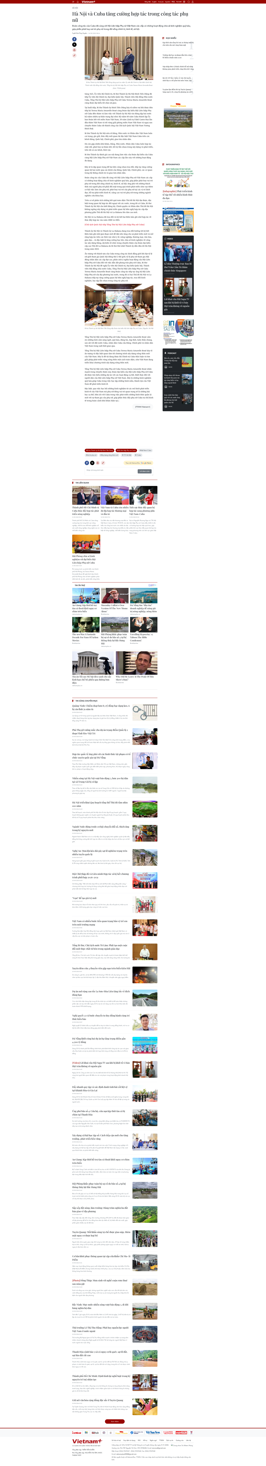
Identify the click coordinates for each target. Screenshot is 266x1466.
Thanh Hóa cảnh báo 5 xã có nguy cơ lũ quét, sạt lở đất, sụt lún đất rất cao (99, 1353)
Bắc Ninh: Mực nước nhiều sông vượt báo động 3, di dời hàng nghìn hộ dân (100, 1306)
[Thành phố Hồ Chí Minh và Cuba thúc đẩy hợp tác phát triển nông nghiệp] (86, 495)
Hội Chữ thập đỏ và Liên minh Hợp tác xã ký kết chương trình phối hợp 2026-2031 (100, 875)
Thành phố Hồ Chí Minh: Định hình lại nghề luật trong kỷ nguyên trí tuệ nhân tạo (101, 1377)
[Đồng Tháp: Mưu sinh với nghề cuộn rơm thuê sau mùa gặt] (144, 1287)
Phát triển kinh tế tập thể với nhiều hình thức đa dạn (178, 195)
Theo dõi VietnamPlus (133, 463)
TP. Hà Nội (127, 455)
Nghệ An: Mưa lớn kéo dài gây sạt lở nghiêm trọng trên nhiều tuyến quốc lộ (99, 852)
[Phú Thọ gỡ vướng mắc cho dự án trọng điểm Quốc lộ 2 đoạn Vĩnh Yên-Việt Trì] (144, 736)
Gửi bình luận (145, 471)
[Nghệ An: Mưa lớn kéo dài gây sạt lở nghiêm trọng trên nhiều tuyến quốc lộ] (144, 857)
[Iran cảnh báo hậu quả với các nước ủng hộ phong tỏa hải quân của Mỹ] (187, 399)
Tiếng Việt (147, 2)
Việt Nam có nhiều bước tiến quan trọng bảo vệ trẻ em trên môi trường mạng (99, 922)
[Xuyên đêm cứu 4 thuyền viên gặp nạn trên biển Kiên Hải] (144, 975)
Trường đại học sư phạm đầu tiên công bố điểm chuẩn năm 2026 (177, 56)
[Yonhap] (136, 1432)
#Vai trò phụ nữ (91, 455)
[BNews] (86, 1432)
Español (167, 2)
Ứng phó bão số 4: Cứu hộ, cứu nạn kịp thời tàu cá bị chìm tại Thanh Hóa (98, 1113)
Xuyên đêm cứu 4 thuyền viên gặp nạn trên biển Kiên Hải (101, 968)
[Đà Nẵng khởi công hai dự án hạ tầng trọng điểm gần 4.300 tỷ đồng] (144, 1045)
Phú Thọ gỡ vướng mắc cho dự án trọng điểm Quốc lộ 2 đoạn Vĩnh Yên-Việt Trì (100, 731)
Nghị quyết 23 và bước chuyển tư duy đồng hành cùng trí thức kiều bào (101, 1017)
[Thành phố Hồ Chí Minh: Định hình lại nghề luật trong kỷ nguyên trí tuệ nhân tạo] (144, 1382)
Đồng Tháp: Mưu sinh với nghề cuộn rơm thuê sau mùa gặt (99, 1282)
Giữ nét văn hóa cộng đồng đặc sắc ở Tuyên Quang (97, 1400)
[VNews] (191, 1432)
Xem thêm (115, 1421)
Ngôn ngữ (153, 1440)
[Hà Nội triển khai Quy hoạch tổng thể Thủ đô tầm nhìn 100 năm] (144, 809)
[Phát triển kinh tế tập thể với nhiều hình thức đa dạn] (178, 178)
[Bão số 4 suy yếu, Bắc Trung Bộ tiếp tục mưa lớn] (187, 362)
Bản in (74, 50)
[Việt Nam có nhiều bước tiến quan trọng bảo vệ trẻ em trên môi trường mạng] (144, 927)
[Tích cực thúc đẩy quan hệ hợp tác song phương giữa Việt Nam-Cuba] (143, 495)
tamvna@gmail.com (159, 1448)
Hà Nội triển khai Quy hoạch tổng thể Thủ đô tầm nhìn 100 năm (100, 804)
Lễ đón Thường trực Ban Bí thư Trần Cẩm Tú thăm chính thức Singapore (178, 267)
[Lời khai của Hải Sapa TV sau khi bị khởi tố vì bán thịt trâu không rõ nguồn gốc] (144, 1069)
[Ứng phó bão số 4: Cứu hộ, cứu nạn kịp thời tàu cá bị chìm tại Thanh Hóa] (144, 1117)
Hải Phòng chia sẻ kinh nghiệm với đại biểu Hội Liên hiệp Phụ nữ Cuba (83, 559)
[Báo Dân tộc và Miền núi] (74, 1432)
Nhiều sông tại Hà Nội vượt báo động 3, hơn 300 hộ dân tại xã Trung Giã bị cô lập (100, 780)
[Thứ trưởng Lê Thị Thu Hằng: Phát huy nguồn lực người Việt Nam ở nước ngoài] (144, 1334)
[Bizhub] (95, 1432)
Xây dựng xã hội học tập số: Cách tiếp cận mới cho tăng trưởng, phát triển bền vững (100, 1137)
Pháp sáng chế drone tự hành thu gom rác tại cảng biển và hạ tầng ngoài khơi (172, 379)
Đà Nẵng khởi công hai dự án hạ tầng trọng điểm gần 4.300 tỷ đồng (99, 1040)
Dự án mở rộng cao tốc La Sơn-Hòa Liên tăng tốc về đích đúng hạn (101, 993)
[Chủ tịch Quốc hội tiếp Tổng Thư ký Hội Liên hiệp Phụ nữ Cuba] (114, 224)
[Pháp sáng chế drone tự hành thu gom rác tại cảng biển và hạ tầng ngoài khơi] (187, 379)
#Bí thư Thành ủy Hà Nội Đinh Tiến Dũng (99, 450)
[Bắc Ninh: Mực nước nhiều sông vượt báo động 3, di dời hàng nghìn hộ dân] (144, 1311)
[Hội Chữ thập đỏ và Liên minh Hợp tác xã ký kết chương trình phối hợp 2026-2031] (144, 880)
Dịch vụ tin (169, 1440)
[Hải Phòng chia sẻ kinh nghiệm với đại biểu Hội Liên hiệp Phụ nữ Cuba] (86, 544)
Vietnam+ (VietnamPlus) (89, 1)
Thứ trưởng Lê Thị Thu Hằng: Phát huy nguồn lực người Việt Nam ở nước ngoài (100, 1329)
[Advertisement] (119, 426)
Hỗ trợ (145, 1440)
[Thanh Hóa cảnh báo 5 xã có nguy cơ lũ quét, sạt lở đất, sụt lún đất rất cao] (144, 1358)
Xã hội (75, 8)
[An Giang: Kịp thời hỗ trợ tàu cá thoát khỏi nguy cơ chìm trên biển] (144, 1166)
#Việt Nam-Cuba (145, 450)
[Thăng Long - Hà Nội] (184, 2)
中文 (173, 2)
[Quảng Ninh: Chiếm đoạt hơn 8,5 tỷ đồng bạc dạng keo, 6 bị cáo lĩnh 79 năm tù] (144, 712)
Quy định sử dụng (129, 1440)
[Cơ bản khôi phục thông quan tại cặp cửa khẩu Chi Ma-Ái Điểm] (144, 1263)
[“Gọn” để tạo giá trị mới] (144, 904)
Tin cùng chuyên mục (86, 701)
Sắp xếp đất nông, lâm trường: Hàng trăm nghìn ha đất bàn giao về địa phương (100, 1209)
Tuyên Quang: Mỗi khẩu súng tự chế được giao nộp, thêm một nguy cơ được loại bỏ (101, 1233)
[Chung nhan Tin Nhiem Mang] (182, 1445)
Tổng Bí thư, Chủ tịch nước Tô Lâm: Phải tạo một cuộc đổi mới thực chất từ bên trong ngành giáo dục (99, 947)
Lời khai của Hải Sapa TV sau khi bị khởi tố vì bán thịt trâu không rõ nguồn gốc (101, 1064)
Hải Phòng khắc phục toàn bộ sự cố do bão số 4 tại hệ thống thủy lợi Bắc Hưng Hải (99, 1185)
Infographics (173, 164)
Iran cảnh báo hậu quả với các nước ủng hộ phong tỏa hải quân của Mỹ (172, 399)
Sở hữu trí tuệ (116, 1440)
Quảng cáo (179, 1440)
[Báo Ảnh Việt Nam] (181, 1432)
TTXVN (161, 1440)
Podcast (172, 353)
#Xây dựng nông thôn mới (109, 455)
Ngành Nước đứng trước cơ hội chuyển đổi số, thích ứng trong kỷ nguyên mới (100, 828)
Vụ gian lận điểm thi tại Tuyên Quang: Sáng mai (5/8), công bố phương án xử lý (178, 90)
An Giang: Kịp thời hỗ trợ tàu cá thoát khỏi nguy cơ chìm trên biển (100, 1161)
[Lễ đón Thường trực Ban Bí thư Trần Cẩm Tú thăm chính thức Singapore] (178, 251)
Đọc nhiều (171, 38)
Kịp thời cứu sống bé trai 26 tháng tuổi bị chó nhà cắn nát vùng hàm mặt (178, 43)
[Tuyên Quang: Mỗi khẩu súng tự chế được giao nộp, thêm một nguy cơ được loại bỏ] (144, 1238)
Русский (178, 2)
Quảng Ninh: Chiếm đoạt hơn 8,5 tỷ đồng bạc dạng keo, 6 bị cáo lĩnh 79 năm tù (101, 707)
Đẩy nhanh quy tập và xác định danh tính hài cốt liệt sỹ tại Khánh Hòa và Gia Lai (100, 1088)
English (154, 2)
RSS (139, 1440)
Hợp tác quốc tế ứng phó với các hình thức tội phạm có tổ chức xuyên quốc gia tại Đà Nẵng (101, 755)
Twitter (74, 44)
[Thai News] (111, 1432)
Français (161, 2)
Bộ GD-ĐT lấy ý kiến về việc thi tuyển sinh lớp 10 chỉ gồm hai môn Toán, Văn (177, 79)
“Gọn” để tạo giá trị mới (84, 898)
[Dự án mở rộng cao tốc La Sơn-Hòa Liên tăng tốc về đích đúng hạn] (144, 998)
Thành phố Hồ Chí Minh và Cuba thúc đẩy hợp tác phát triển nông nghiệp (85, 510)
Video (170, 238)
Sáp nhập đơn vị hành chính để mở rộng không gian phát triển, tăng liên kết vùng (178, 67)
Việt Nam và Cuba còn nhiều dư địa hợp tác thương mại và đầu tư (115, 510)
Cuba (139, 455)
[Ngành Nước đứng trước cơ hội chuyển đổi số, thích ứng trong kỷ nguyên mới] (144, 833)
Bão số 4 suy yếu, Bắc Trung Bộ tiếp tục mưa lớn (172, 360)
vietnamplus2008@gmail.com (126, 1454)
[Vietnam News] (153, 1432)
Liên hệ (188, 1440)
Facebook (74, 39)
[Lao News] (104, 1432)
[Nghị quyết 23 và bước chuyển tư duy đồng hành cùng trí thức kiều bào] (144, 1022)
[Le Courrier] (168, 1432)
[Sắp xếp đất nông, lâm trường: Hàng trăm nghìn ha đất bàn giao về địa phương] (144, 1214)
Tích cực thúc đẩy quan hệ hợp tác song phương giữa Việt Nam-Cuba (142, 510)
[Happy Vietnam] (121, 1432)
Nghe (170, 367)
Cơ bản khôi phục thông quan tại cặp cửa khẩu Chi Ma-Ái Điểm (101, 1258)
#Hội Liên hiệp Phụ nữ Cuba (126, 450)
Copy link (74, 55)
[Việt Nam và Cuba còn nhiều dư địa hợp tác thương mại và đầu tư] (115, 495)
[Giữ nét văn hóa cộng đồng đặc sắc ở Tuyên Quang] (144, 1406)
